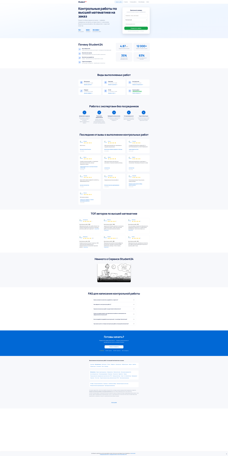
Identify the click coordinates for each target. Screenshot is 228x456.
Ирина (85, 157)
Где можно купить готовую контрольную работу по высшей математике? (111, 323)
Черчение (92, 377)
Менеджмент (134, 376)
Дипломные (104, 364)
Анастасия (110, 175)
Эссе (103, 366)
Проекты (126, 1)
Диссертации (118, 364)
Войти (148, 1)
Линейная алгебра (112, 383)
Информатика (110, 372)
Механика (110, 374)
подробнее (96, 228)
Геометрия (105, 383)
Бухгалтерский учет (94, 374)
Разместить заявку (136, 28)
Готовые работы (133, 1)
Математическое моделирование (97, 385)
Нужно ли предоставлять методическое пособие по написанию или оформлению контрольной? (110, 314)
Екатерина (85, 219)
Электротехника (116, 372)
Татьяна (134, 141)
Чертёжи (134, 364)
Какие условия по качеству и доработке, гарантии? (106, 300)
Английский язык (127, 376)
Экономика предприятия (126, 372)
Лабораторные (125, 364)
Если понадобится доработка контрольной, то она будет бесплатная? (110, 319)
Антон (109, 141)
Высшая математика (98, 383)
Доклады (106, 366)
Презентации (93, 366)
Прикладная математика (110, 385)
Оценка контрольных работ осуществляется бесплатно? (107, 309)
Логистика (97, 377)
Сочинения (98, 366)
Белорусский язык (116, 376)
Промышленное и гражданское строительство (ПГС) (101, 376)
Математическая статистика (122, 383)
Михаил (85, 141)
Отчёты (108, 364)
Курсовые (92, 364)
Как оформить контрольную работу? (102, 304)
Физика (125, 374)
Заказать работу (119, 1)
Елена (133, 236)
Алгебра (92, 383)
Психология (115, 374)
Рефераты (113, 364)
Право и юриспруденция (101, 372)
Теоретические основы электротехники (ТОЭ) (109, 377)
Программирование (103, 374)
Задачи (130, 364)
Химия (122, 376)
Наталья (133, 219)
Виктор (109, 219)
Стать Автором (141, 1)
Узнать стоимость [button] (114, 346)
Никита (85, 193)
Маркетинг (121, 374)
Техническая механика (124, 377)
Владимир (85, 236)
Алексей (134, 175)
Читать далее (114, 402)
